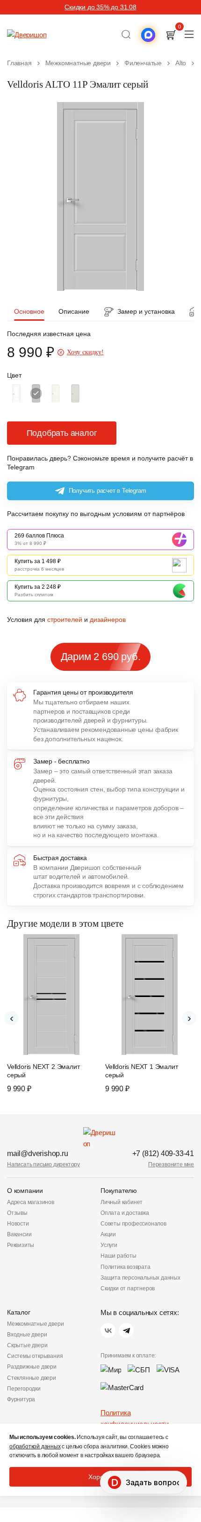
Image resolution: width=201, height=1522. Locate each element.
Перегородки (24, 1388)
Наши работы (118, 1256)
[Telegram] (126, 1330)
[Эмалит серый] (36, 393)
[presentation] (12, 1018)
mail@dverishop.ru (37, 1153)
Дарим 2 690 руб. (101, 656)
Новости (18, 1223)
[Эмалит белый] (16, 393)
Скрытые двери (27, 1345)
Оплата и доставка (124, 1213)
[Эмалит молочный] (55, 393)
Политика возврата (125, 1267)
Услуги (108, 1245)
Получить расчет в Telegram (107, 490)
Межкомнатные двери (35, 1324)
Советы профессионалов (133, 1223)
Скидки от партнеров (127, 1288)
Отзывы (17, 1213)
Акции (108, 1234)
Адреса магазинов (30, 1202)
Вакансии (19, 1234)
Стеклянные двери (31, 1378)
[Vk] (107, 1330)
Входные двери (27, 1334)
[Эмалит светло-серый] (75, 393)
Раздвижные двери (32, 1367)
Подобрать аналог (62, 433)
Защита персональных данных (140, 1277)
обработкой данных (35, 1446)
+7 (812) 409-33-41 (163, 1153)
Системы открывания (35, 1356)
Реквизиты (20, 1245)
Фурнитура (21, 1399)
